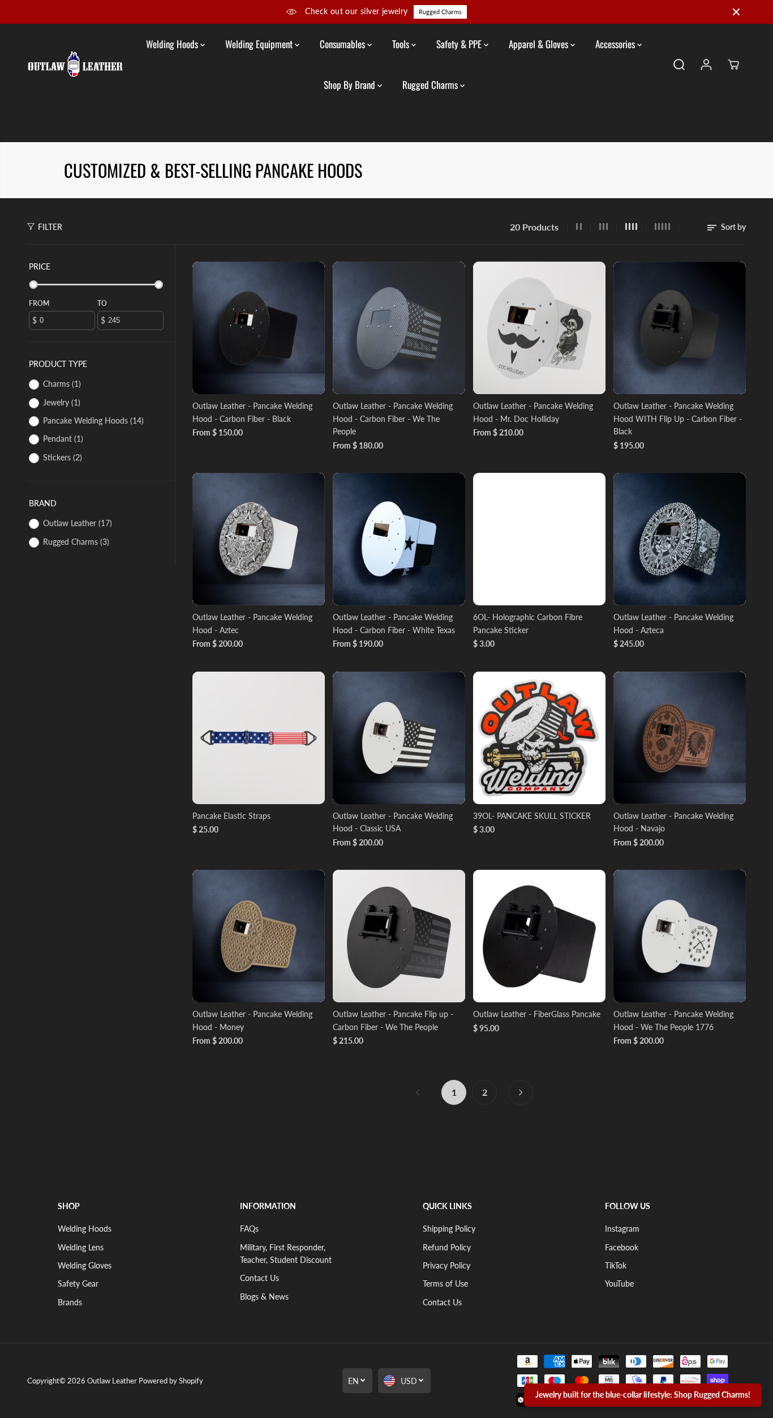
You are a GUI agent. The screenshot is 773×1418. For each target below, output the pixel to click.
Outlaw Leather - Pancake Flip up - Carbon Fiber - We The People (393, 1020)
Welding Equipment (260, 44)
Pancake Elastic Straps (231, 816)
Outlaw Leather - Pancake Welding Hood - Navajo (673, 822)
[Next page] (520, 1092)
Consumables (343, 44)
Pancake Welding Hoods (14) (93, 420)
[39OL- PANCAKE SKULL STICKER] (539, 738)
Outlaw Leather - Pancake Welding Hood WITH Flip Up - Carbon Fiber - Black (677, 418)
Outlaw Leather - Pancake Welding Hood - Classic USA (393, 822)
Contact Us (259, 1278)
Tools (401, 44)
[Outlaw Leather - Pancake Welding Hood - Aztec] (258, 539)
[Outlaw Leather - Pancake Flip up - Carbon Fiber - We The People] (399, 936)
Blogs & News (264, 1296)
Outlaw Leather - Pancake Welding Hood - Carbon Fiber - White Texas (394, 623)
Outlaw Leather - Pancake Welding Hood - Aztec (252, 623)
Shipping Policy (449, 1228)
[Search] (679, 64)
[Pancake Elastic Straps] (258, 738)
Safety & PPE (460, 44)
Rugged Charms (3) (76, 541)
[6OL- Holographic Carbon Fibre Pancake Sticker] (539, 539)
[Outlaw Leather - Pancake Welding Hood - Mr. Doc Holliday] (539, 328)
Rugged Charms (440, 11)
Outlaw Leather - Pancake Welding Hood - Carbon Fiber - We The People (393, 418)
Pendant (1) (63, 438)
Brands (70, 1302)
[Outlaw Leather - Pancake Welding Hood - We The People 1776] (679, 936)
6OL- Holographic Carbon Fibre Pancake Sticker (527, 623)
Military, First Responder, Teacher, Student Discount (286, 1253)
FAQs (249, 1228)
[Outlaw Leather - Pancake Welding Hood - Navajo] (679, 738)
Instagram (622, 1228)
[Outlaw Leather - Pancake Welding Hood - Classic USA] (399, 738)
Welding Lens (81, 1247)
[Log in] (706, 64)
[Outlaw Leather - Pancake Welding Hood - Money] (258, 936)
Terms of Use (445, 1283)
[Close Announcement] (736, 12)
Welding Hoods (173, 44)
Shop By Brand (350, 85)
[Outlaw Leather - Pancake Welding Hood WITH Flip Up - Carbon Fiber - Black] (679, 328)
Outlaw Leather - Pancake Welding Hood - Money (252, 1020)
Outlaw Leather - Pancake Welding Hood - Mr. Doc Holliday (533, 412)
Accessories (616, 44)
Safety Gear (78, 1283)
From (39, 303)
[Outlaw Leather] (75, 64)
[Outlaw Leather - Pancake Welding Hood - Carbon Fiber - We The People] (399, 328)
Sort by (732, 227)
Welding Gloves (84, 1265)
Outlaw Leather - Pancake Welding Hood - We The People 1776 (673, 1020)
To (102, 303)
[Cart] (733, 64)
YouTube (619, 1283)
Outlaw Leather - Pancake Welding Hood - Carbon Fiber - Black (252, 412)
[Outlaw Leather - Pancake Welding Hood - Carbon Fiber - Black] (258, 328)
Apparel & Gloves (539, 44)
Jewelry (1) (61, 402)
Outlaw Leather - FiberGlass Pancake (536, 1014)
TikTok (615, 1265)
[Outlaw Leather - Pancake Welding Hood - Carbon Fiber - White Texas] (399, 539)
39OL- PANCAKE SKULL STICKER (532, 816)
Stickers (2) (62, 457)
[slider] (33, 284)
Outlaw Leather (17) (77, 523)
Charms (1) (62, 383)
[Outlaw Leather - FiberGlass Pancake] (539, 936)
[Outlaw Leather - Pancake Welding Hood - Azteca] (679, 539)
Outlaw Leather (112, 1380)
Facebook (621, 1247)
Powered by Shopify (171, 1380)
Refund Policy (447, 1247)
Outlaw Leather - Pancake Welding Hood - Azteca (673, 623)
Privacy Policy (446, 1265)
